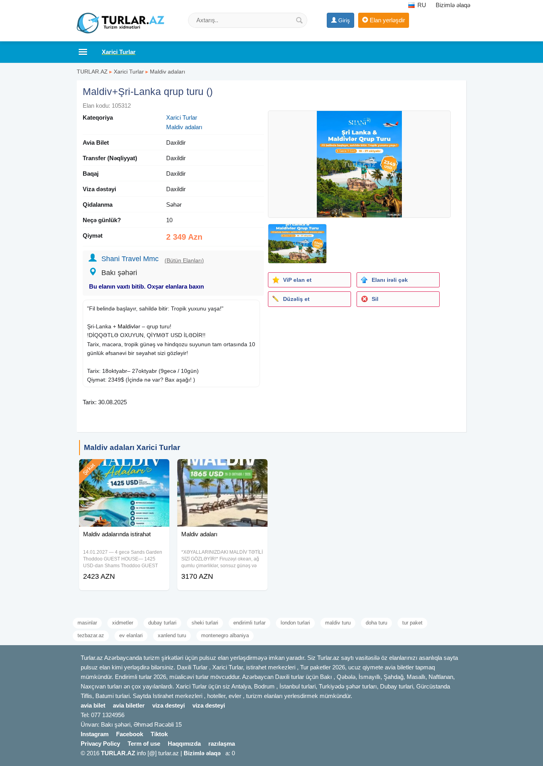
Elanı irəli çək (390, 280)
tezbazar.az (91, 635)
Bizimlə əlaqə (453, 5)
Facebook (129, 734)
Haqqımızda (184, 743)
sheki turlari (205, 623)
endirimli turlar (249, 623)
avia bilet (93, 705)
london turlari (295, 623)
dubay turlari (162, 623)
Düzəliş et (296, 299)
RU (421, 5)
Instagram (95, 734)
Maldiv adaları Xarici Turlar (132, 447)
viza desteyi (168, 705)
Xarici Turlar (129, 71)
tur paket (412, 623)
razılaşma (221, 743)
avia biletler (129, 705)
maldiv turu (338, 623)
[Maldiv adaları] (222, 469)
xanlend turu (172, 635)
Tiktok (159, 734)
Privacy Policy (100, 743)
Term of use (144, 743)
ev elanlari (131, 635)
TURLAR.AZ (92, 71)
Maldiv (126, 326)
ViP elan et (297, 280)
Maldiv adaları (167, 71)
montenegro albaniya (225, 635)
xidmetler (122, 623)
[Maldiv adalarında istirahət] (124, 469)
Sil (375, 299)
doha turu (376, 623)
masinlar (87, 623)
